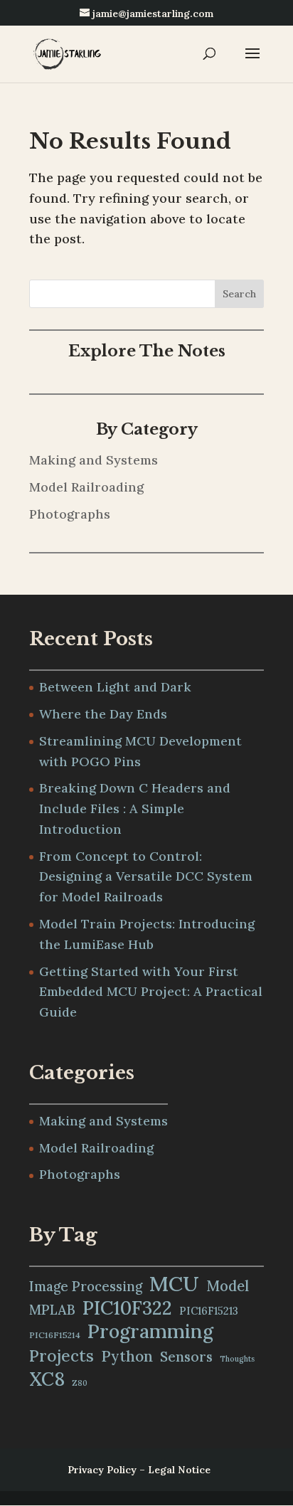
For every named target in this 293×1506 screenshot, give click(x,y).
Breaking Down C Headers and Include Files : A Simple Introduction (134, 808)
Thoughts (237, 1359)
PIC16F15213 (208, 1310)
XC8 (47, 1379)
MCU (174, 1283)
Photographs (69, 514)
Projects (61, 1356)
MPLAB (52, 1309)
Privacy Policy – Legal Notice (139, 1469)
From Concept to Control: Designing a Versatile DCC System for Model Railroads (145, 877)
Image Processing (85, 1286)
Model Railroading (86, 487)
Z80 (79, 1383)
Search (239, 293)
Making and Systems (93, 460)
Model (227, 1286)
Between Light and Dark (115, 687)
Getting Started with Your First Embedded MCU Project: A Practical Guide (150, 992)
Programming (150, 1331)
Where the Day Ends (103, 714)
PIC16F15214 (54, 1335)
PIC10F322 (127, 1308)
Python (127, 1356)
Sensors (186, 1356)
